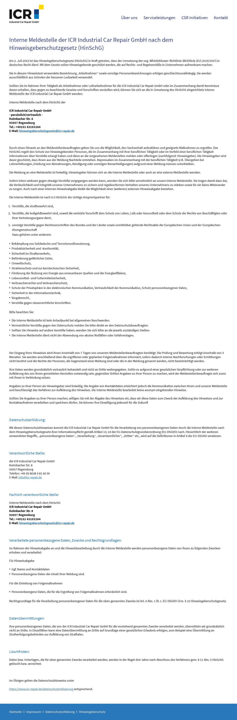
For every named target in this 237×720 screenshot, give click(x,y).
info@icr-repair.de (30, 477)
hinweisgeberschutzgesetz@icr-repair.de (46, 131)
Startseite (15, 712)
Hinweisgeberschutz (92, 712)
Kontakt (221, 17)
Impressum (33, 712)
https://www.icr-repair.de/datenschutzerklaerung (41, 689)
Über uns (129, 17)
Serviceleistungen (159, 17)
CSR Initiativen (194, 17)
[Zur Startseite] (26, 22)
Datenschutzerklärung (60, 712)
